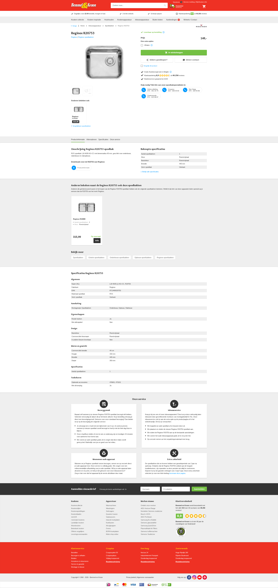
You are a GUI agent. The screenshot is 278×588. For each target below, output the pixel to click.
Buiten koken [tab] (158, 20)
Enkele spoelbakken (96, 257)
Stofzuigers (110, 511)
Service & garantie (77, 564)
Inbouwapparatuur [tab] (142, 20)
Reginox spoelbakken (86, 37)
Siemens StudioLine (148, 534)
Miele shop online (112, 534)
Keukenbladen (76, 514)
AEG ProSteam (146, 517)
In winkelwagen (175, 52)
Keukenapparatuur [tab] (124, 20)
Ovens (108, 528)
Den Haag (145, 548)
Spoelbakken (109, 26)
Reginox (74, 37)
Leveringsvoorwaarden (79, 534)
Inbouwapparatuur (95, 26)
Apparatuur (111, 501)
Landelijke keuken (77, 523)
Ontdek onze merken (148, 505)
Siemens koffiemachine (149, 531)
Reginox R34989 (79, 219)
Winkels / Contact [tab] (190, 20)
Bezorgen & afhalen (78, 555)
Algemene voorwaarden (145, 577)
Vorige (74, 26)
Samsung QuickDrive (148, 526)
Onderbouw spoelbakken (119, 257)
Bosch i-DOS (145, 514)
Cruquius (110, 548)
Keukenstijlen (76, 508)
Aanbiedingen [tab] (171, 20)
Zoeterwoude (182, 548)
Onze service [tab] (115, 139)
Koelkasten (110, 523)
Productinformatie (83, 168)
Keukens (74, 501)
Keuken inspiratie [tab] (94, 20)
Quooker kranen (111, 514)
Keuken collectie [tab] (77, 20)
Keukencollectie (76, 505)
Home (82, 26)
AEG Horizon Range (148, 508)
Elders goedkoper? (158, 60)
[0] (204, 6)
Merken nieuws (147, 501)
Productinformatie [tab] (78, 139)
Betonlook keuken (77, 528)
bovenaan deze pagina (177, 473)
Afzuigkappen (111, 526)
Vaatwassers (110, 517)
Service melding (189, 2)
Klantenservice (77, 548)
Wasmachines (111, 505)
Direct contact (192, 60)
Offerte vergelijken (77, 531)
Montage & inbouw (77, 567)
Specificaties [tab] (103, 139)
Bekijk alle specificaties (150, 172)
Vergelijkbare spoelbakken (82, 126)
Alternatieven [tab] (91, 139)
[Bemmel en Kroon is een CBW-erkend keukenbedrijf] (166, 584)
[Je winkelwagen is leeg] (204, 6)
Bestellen (74, 552)
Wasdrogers (110, 508)
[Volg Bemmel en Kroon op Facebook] (189, 577)
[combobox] (139, 5)
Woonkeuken (75, 526)
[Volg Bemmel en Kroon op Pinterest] (205, 577)
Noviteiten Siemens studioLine (151, 511)
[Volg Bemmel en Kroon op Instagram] (194, 577)
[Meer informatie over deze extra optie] (152, 45)
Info (97, 240)
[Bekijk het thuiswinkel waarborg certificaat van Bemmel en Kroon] (176, 6)
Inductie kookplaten (113, 520)
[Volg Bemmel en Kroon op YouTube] (199, 577)
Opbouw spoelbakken (143, 257)
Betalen (73, 558)
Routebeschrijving (113, 562)
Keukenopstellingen (78, 511)
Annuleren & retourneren (79, 561)
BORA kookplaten (112, 531)
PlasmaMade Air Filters (149, 528)
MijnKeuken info (201, 2)
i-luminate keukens (77, 520)
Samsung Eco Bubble (148, 520)
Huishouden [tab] (109, 20)
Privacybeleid (131, 577)
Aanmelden (199, 489)
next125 (74, 517)
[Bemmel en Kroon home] (83, 5)
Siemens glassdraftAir (148, 523)
